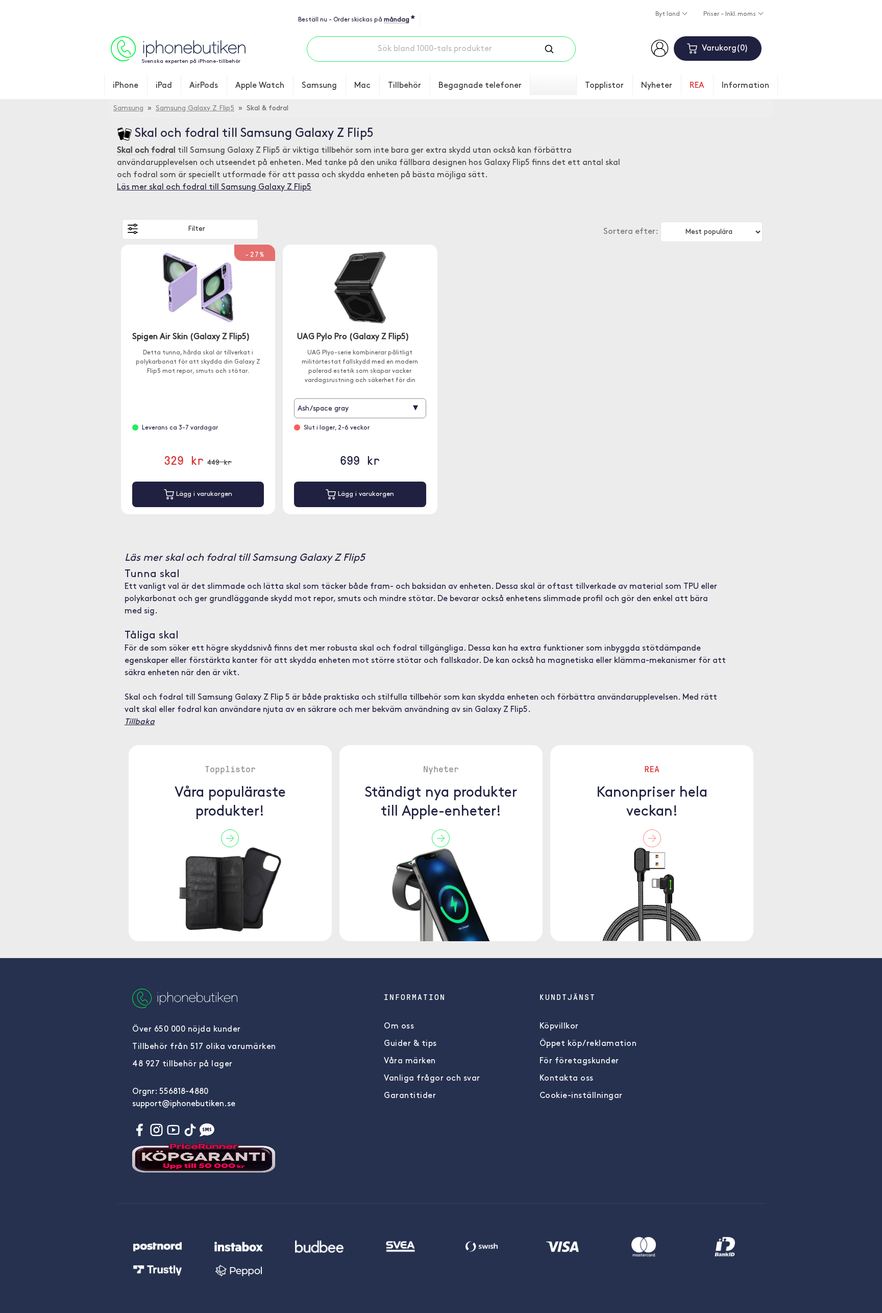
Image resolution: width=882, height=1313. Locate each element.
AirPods (203, 86)
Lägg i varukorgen (203, 494)
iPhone (125, 86)
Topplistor (604, 86)
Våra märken (410, 1061)
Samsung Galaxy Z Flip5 (195, 108)
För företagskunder (579, 1061)
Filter (196, 229)
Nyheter (656, 86)
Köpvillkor (559, 1026)
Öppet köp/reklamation (588, 1044)
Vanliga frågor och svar (432, 1079)
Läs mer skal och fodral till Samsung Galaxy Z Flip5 (214, 187)
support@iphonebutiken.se (183, 1104)
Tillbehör (404, 86)
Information (745, 86)
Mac (362, 86)
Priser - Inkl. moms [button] (730, 14)
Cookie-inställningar (581, 1096)
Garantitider (410, 1096)
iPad (164, 86)
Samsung (319, 86)
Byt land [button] (668, 14)
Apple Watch (259, 86)
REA (697, 86)
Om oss (399, 1026)
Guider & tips (410, 1044)
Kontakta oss (567, 1079)
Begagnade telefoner (480, 86)
